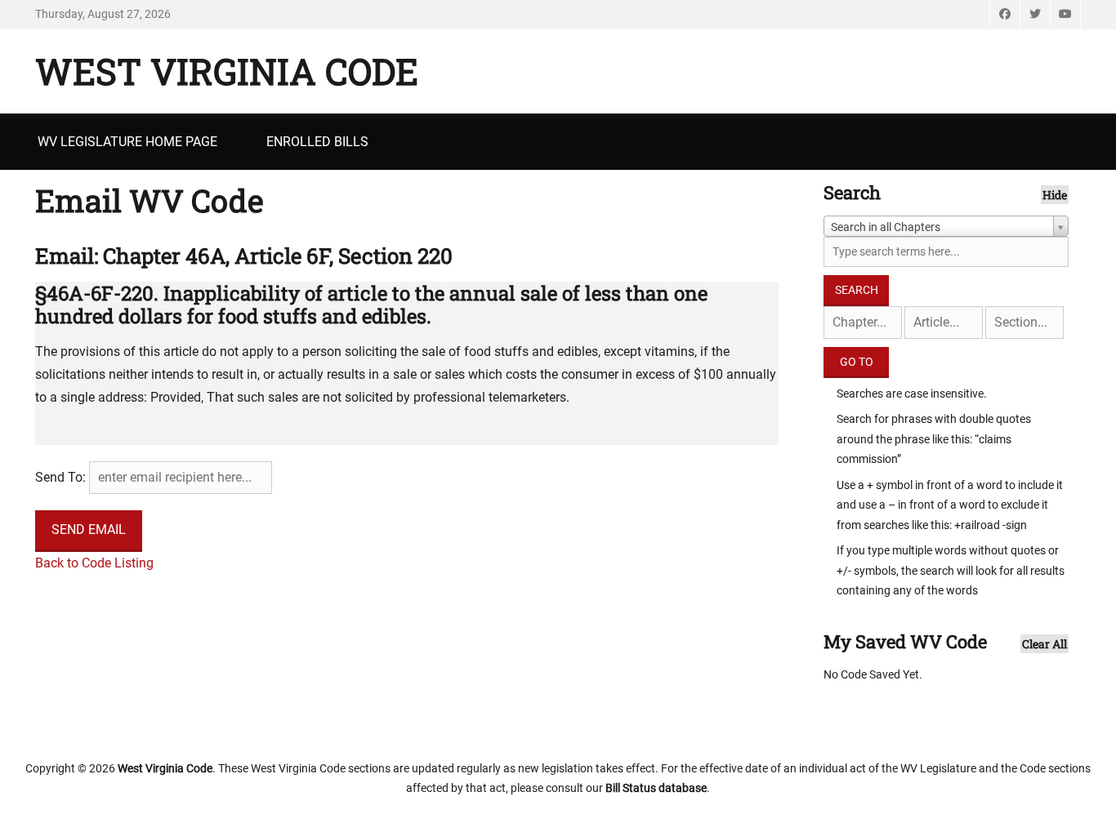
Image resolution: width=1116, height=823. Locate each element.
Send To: (60, 477)
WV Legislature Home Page (127, 141)
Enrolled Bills (317, 141)
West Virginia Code (226, 71)
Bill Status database (656, 787)
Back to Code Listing (94, 563)
